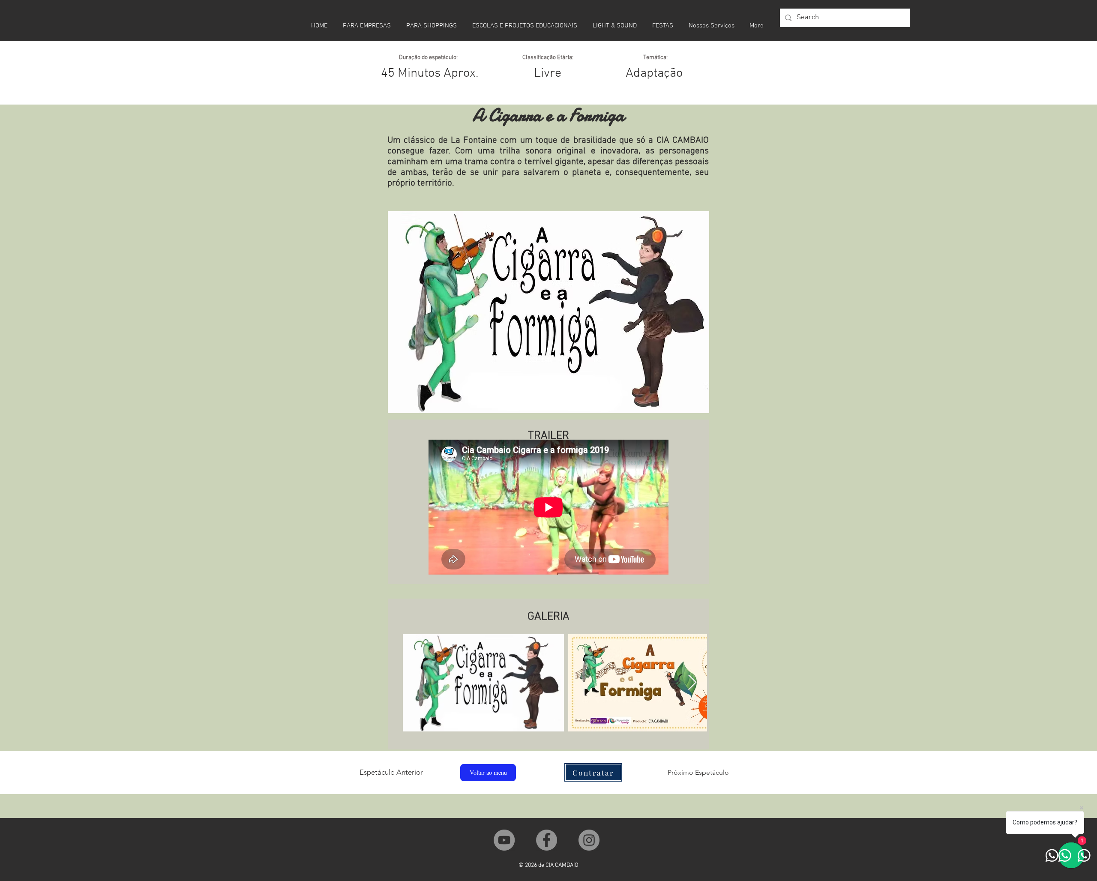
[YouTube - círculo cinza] (504, 840)
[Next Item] (692, 682)
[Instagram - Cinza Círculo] (588, 840)
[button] (593, 772)
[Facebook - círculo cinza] (546, 840)
